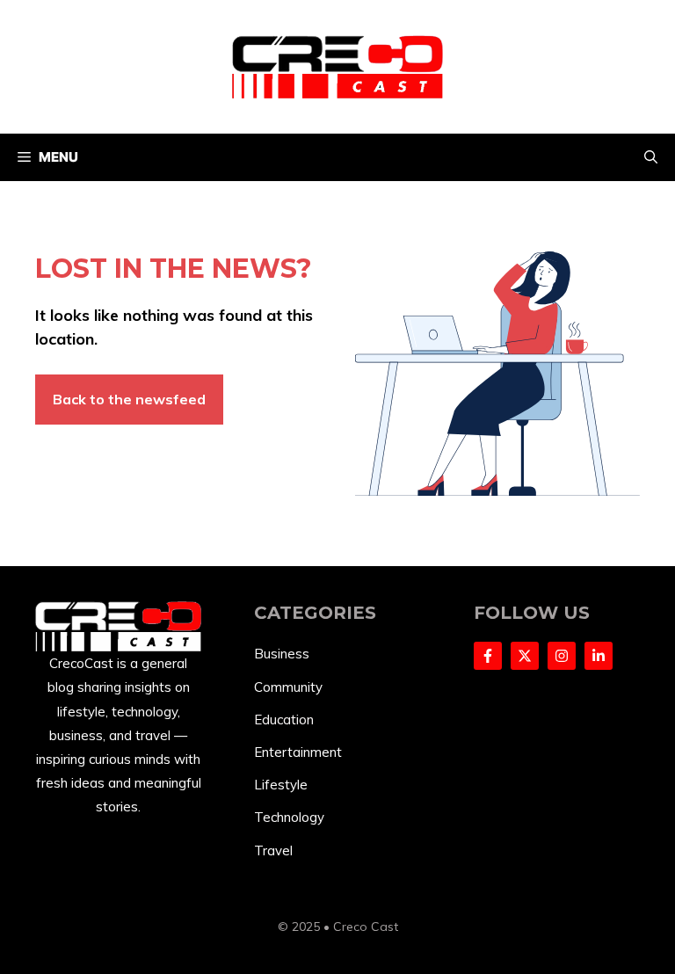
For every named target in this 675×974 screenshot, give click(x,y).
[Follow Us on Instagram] (562, 656)
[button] (651, 157)
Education (284, 719)
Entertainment (298, 752)
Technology (289, 817)
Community (288, 687)
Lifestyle (281, 784)
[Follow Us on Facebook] (488, 656)
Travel (273, 850)
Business (281, 653)
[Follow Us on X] (525, 656)
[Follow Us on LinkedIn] (598, 656)
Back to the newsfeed (129, 399)
